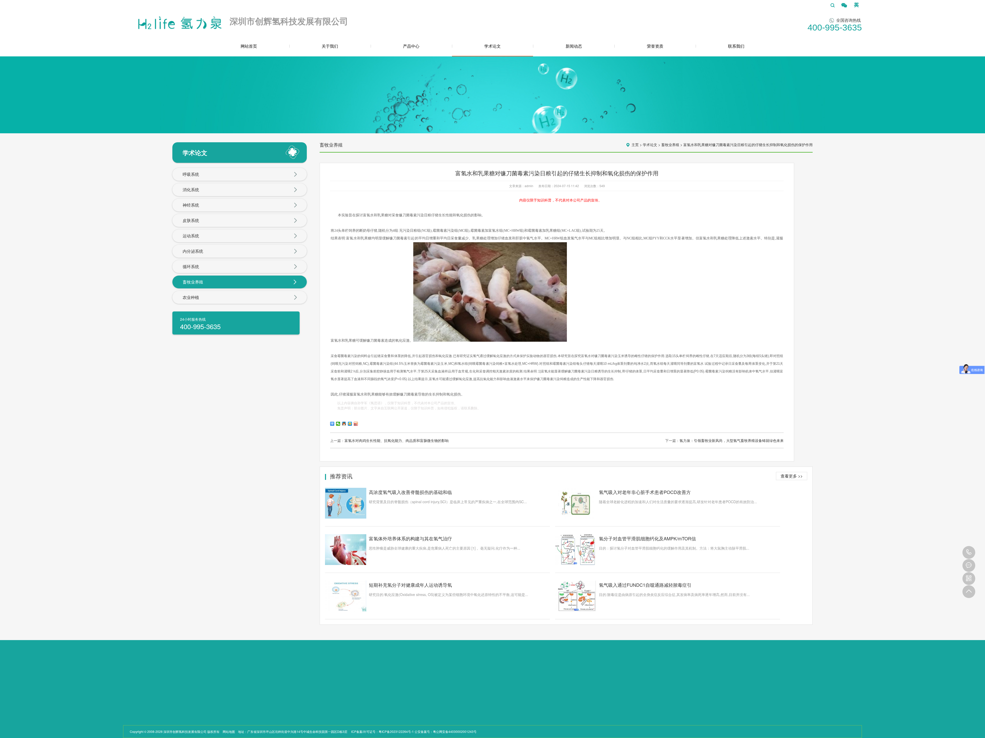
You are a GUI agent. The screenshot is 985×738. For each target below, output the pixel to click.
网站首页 (249, 46)
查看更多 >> (792, 476)
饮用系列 (165, 703)
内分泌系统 (193, 251)
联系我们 (736, 46)
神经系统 (191, 205)
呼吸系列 (165, 697)
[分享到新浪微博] (356, 424)
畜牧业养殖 (193, 282)
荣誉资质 (655, 46)
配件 (162, 721)
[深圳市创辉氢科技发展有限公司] (179, 21)
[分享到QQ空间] (350, 424)
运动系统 (191, 236)
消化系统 (191, 190)
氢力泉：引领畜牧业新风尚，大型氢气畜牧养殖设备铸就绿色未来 (731, 440)
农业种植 (191, 297)
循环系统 (191, 266)
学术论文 (492, 46)
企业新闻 (206, 687)
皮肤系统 (191, 220)
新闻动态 (574, 46)
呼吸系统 (191, 174)
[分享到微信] (338, 424)
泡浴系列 (165, 709)
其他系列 (165, 715)
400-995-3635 (968, 552)
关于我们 (330, 46)
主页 (635, 144)
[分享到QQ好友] (344, 424)
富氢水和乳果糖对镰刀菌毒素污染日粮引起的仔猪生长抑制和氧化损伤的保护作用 (748, 144)
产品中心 (411, 46)
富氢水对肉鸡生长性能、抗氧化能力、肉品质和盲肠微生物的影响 (396, 440)
